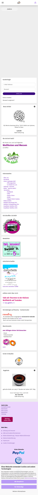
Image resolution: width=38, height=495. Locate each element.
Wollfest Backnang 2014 (10, 202)
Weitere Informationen (19, 491)
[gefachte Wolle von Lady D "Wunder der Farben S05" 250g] (19, 380)
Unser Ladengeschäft (10, 181)
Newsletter (4, 412)
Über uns (6, 177)
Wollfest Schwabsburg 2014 (11, 204)
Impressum (6, 440)
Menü (2, 2)
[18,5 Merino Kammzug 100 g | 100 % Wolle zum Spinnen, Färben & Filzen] (19, 116)
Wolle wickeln (7, 201)
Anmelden (19, 93)
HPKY (8, 193)
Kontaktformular (6, 407)
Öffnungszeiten (11, 183)
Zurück (9, 9)
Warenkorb (4, 409)
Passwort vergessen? (8, 100)
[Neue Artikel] (34, 107)
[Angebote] (34, 371)
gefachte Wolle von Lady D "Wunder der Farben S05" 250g (19, 389)
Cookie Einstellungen (9, 443)
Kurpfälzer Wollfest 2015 (10, 206)
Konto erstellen (7, 97)
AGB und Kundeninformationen (11, 433)
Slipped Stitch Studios (13, 199)
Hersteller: (7, 190)
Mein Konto (4, 410)
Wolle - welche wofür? (10, 188)
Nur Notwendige (19, 487)
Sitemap (3, 414)
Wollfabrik (10, 192)
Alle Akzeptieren (19, 481)
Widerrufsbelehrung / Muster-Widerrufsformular (16, 435)
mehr (20, 318)
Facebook (6, 179)
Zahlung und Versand (9, 430)
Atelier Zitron (10, 195)
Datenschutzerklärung (30, 478)
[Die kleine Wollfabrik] (19, 2)
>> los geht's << (9, 303)
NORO (9, 197)
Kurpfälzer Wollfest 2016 (10, 208)
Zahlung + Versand (9, 186)
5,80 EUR (19, 131)
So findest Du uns (12, 185)
